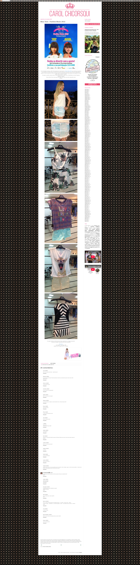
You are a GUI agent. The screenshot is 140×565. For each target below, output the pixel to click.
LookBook (49, 364)
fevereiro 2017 (87, 130)
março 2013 (86, 183)
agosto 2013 (86, 177)
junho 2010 (86, 220)
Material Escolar (89, 238)
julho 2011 (86, 205)
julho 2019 (86, 100)
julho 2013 (86, 178)
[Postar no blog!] (51, 363)
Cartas (86, 228)
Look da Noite (93, 236)
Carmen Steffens (95, 226)
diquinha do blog (94, 246)
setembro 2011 (87, 203)
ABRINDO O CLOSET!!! (90, 225)
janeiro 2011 (86, 212)
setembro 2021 (87, 97)
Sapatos (89, 244)
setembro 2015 (87, 149)
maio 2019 (86, 102)
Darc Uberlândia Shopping (92, 230)
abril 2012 (86, 195)
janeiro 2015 (87, 158)
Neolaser (95, 239)
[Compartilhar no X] (52, 363)
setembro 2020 (87, 98)
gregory (89, 247)
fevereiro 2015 (87, 157)
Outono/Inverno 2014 (88, 241)
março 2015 (86, 156)
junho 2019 (86, 101)
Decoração (89, 231)
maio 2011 (86, 207)
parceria (96, 247)
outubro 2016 (87, 135)
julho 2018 (86, 111)
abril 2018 (86, 115)
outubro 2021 (87, 96)
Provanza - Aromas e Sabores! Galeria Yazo (92, 243)
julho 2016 (86, 138)
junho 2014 (86, 166)
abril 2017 (86, 128)
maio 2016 (86, 140)
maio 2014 (86, 167)
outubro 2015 (87, 148)
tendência (88, 248)
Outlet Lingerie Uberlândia (94, 240)
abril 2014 (86, 168)
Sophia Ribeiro (93, 244)
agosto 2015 (86, 150)
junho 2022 (86, 91)
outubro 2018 (87, 108)
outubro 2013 (87, 175)
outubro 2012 (87, 188)
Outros (93, 241)
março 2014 (86, 169)
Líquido (94, 237)
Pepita (90, 242)
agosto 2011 (86, 204)
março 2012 (86, 196)
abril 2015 (86, 155)
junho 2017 (86, 126)
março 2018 (86, 116)
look (92, 247)
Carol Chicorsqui (45, 472)
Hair (94, 233)
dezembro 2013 (87, 173)
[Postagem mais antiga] (80, 545)
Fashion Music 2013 (45, 364)
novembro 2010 (87, 214)
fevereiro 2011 (87, 211)
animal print (98, 245)
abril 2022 (86, 92)
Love (91, 237)
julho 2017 (86, 125)
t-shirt (85, 248)
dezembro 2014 (87, 159)
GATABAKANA (92, 233)
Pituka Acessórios (93, 242)
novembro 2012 (87, 187)
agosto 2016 (86, 137)
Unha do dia (97, 244)
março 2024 (86, 89)
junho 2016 (86, 139)
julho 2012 (86, 192)
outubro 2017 (87, 121)
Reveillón (86, 244)
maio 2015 (86, 154)
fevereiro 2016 (87, 144)
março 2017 (86, 129)
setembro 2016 (87, 136)
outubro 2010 (87, 215)
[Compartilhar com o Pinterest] (55, 363)
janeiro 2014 (87, 172)
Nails (91, 239)
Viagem (90, 245)
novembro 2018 (87, 107)
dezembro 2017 (87, 119)
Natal (92, 239)
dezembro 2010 (87, 213)
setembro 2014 (87, 163)
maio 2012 (86, 194)
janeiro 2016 (87, 145)
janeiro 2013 (87, 185)
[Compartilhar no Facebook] (53, 363)
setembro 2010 (87, 216)
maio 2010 (86, 221)
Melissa (94, 238)
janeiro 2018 (87, 118)
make (93, 247)
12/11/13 (46, 370)
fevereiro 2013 (87, 184)
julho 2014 (86, 165)
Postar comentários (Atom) (47, 546)
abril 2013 (86, 182)
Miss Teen (52, 364)
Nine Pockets (87, 240)
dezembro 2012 (87, 186)
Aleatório (95, 225)
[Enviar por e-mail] (50, 363)
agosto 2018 (86, 110)
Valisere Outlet (87, 245)
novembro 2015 (87, 147)
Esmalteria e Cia (89, 232)
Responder (44, 373)
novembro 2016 (87, 134)
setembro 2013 (87, 176)
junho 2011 (86, 206)
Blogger (81, 552)
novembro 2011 (87, 201)
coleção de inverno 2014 (88, 246)
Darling (86, 231)
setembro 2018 (87, 109)
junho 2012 (86, 193)
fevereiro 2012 (87, 197)
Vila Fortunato (93, 245)
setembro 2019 (87, 99)
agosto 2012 (86, 191)
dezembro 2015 (87, 146)
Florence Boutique (95, 232)
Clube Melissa (96, 229)
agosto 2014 (86, 164)
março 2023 (86, 90)
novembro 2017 (87, 120)
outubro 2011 (87, 202)
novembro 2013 (87, 174)
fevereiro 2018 (87, 117)
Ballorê (99, 225)
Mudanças (86, 239)
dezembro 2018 (87, 106)
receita (99, 247)
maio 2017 (86, 127)
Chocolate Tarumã (88, 229)
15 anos (86, 225)
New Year (98, 239)
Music (89, 239)
